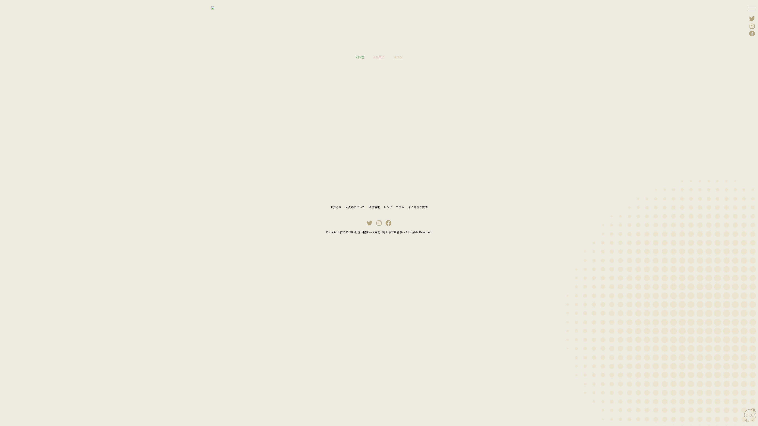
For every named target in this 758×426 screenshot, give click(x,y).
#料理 (360, 57)
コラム (400, 207)
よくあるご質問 (418, 207)
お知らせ (335, 207)
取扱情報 (374, 207)
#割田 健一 (314, 120)
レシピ (388, 207)
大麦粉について (355, 207)
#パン (398, 57)
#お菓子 (379, 57)
